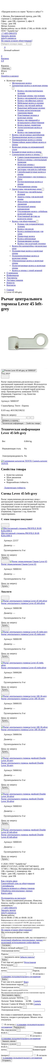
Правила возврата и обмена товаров (18, 888)
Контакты (11, 285)
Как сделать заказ (9, 881)
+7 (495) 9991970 (9, 33)
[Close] (26, 948)
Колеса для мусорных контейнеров (28, 135)
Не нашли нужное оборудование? (16, 41)
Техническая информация (12, 423)
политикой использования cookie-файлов (20, 942)
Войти (4, 960)
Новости (11, 283)
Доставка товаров (15, 280)
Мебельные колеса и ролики (30, 103)
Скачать (37, 1001)
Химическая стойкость (14, 488)
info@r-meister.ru (8, 38)
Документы (12, 278)
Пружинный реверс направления (26, 207)
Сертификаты (7, 886)
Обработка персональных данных (17, 891)
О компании (12, 273)
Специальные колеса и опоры (26, 154)
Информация (13, 275)
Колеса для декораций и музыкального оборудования (30, 121)
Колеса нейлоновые (26, 239)
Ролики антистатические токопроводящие (29, 111)
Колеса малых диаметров (29, 125)
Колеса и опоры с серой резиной (27, 270)
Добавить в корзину (10, 420)
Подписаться (19, 1027)
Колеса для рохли (25, 229)
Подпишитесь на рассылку (13, 898)
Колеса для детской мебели (29, 105)
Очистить (6, 68)
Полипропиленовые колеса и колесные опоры (25, 257)
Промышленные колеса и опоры (27, 137)
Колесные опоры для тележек (31, 96)
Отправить (6, 1060)
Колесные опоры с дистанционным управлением (31, 165)
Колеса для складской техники (31, 243)
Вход (26, 982)
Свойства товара (33, 423)
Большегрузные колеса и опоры (26, 152)
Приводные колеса (26, 236)
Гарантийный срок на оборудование (18, 883)
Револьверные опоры (27, 186)
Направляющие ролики (28, 241)
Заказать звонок (8, 910)
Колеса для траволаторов (29, 132)
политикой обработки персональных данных (22, 940)
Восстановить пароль (11, 995)
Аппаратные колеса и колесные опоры (30, 85)
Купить (5, 558)
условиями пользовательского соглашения (20, 976)
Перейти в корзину (10, 76)
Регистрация (30, 962)
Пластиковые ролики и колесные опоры (28, 116)
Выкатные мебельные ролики (31, 108)
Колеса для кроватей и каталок (31, 98)
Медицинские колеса (22, 83)
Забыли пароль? (27, 957)
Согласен (6, 945)
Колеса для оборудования (24, 221)
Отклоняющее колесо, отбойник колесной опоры (32, 212)
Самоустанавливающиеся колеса (32, 157)
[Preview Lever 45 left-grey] (19, 370)
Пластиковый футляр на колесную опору (28, 217)
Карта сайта (6, 893)
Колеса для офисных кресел (30, 100)
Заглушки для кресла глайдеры (31, 169)
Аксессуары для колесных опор (27, 189)
